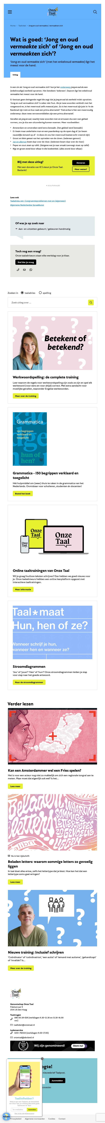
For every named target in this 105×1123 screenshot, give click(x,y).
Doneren (81, 162)
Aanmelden (57, 1080)
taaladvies (30, 292)
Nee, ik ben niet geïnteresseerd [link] (24, 1113)
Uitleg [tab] (15, 74)
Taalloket (22, 25)
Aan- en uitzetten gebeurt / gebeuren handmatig (44, 228)
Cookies (51, 1118)
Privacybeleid (15, 1118)
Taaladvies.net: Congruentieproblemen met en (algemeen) (38, 200)
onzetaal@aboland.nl (24, 1037)
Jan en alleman (20, 141)
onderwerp (65, 87)
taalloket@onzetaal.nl (24, 1024)
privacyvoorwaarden (42, 1087)
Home (12, 25)
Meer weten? (81, 169)
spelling (47, 292)
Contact (62, 1118)
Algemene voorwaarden (35, 1118)
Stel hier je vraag (26, 262)
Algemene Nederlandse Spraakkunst (27, 205)
